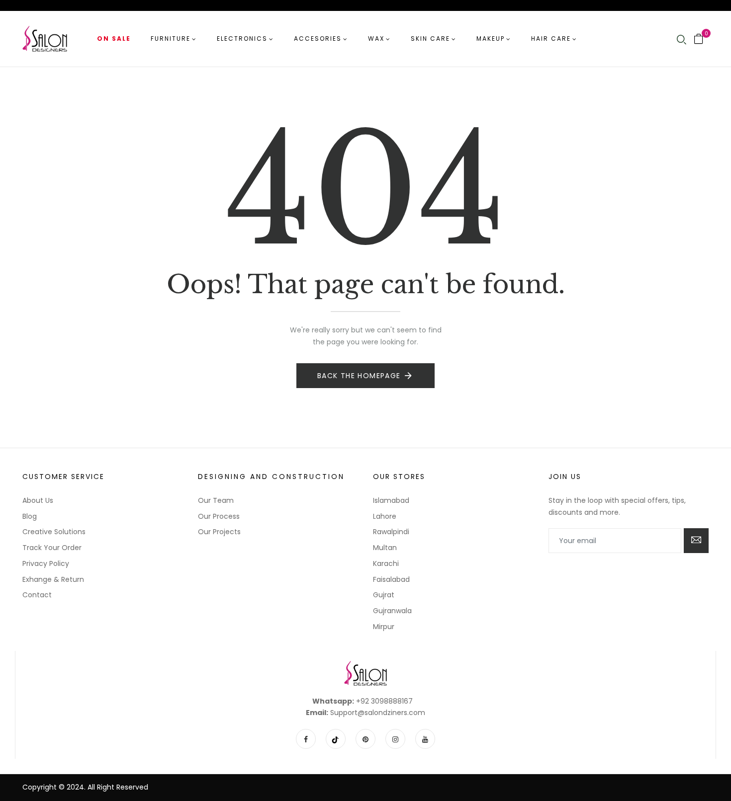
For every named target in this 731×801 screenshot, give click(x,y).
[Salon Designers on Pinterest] (365, 739)
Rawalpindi (391, 532)
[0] (699, 39)
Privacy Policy (45, 563)
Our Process (219, 516)
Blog (29, 516)
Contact (37, 595)
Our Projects (219, 532)
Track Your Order (52, 548)
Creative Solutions (54, 532)
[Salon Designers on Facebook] (306, 739)
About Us (37, 500)
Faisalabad (391, 579)
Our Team (216, 500)
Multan (385, 548)
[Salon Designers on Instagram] (395, 739)
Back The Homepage (359, 376)
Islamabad (391, 500)
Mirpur (383, 627)
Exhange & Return (53, 579)
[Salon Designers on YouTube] (425, 739)
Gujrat (383, 595)
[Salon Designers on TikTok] (336, 739)
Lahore (384, 516)
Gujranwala (392, 611)
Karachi (386, 563)
